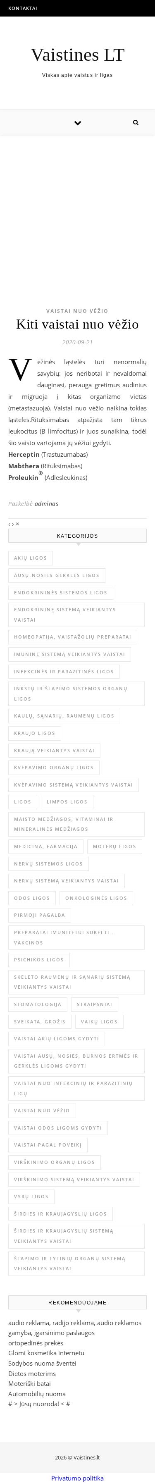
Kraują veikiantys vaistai (54, 750)
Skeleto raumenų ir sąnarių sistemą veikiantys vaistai (72, 982)
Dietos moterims (32, 1373)
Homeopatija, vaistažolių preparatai (72, 637)
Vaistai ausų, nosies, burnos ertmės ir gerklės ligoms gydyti (76, 1061)
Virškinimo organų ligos (54, 1162)
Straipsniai (94, 1004)
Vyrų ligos (31, 1196)
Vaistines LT (77, 54)
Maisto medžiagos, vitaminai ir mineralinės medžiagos (64, 824)
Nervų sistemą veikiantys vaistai (66, 880)
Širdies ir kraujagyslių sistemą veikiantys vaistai (64, 1236)
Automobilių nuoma (37, 1394)
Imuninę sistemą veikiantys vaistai (69, 654)
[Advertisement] (77, 208)
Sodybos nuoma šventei (42, 1363)
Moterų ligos (114, 846)
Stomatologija (38, 1004)
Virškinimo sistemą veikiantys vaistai (74, 1179)
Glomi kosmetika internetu (46, 1353)
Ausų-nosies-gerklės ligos (57, 575)
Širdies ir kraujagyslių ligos (60, 1214)
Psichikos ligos (39, 959)
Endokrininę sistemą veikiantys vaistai (65, 614)
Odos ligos (32, 898)
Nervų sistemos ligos (48, 864)
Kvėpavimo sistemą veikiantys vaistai (73, 785)
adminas (47, 504)
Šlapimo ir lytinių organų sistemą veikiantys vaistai (70, 1263)
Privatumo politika (77, 1478)
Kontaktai (22, 8)
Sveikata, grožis (40, 1021)
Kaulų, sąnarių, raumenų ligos (64, 716)
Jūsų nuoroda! (39, 1404)
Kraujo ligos (34, 733)
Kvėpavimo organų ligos (54, 767)
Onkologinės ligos (96, 898)
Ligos (22, 802)
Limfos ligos (67, 802)
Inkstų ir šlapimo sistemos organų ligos (71, 693)
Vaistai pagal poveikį (48, 1145)
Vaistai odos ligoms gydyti (58, 1128)
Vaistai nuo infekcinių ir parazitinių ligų (73, 1088)
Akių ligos (30, 558)
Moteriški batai (29, 1383)
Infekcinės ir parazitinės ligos (64, 671)
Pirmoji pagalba (39, 915)
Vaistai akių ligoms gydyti (56, 1038)
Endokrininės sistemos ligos (60, 592)
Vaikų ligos (99, 1021)
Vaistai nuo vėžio (77, 311)
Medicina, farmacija (46, 846)
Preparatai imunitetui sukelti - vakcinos (64, 937)
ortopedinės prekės (35, 1343)
